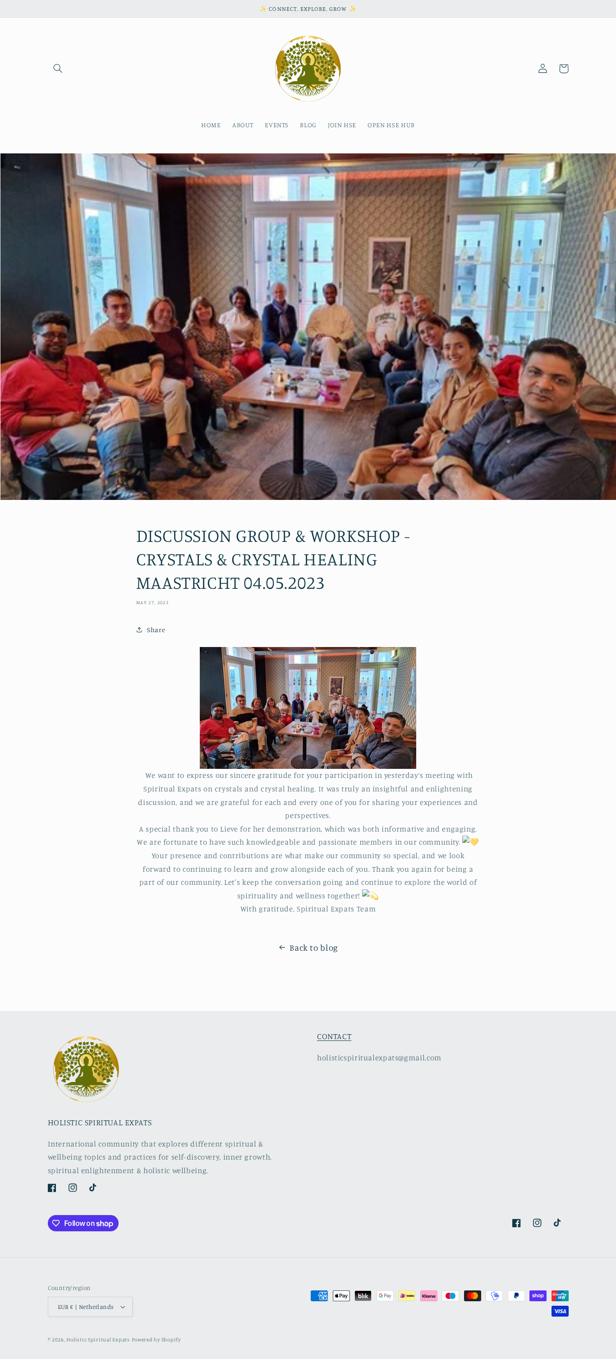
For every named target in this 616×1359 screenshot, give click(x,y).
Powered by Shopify (156, 1339)
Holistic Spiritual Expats (97, 1339)
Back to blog (314, 947)
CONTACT (334, 1036)
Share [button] (156, 629)
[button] (58, 68)
